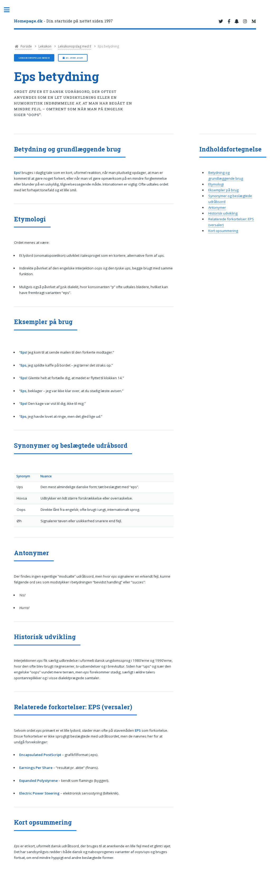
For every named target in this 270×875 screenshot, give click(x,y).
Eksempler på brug (223, 190)
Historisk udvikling (223, 213)
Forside (26, 46)
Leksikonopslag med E (74, 46)
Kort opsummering (223, 230)
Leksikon (44, 46)
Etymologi (216, 184)
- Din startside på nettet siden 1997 (63, 20)
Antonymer (217, 207)
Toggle (9, 10)
